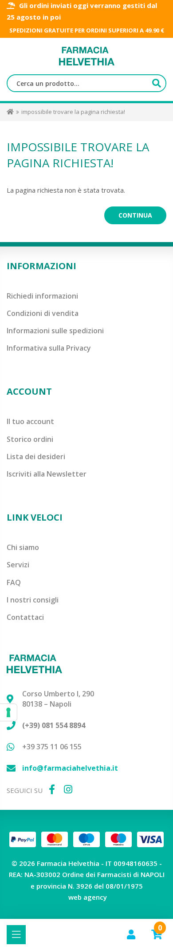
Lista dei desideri (36, 456)
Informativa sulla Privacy (49, 348)
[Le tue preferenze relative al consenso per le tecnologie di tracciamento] (8, 712)
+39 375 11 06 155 (52, 747)
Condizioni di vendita (43, 313)
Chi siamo (23, 547)
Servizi (18, 565)
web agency (87, 897)
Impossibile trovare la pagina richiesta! (73, 112)
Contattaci (25, 617)
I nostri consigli (33, 600)
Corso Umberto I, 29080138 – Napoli (58, 699)
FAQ (14, 582)
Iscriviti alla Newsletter (46, 474)
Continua (135, 215)
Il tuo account (30, 421)
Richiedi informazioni (42, 296)
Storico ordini (30, 439)
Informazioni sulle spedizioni (55, 331)
